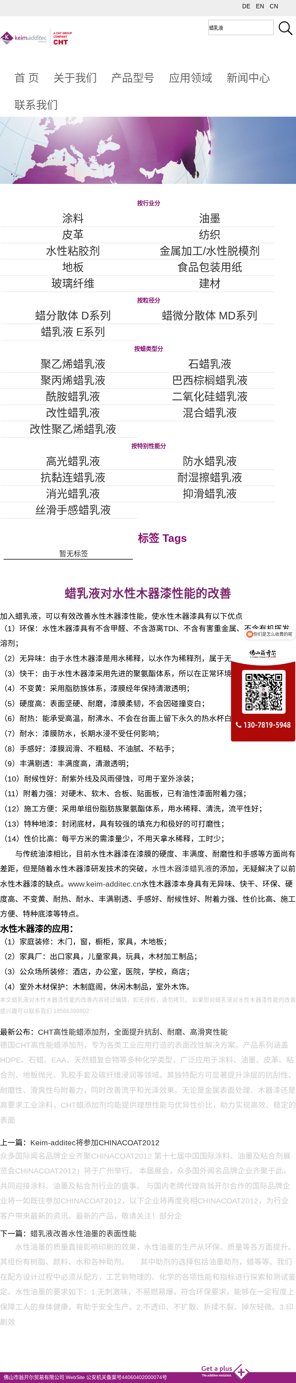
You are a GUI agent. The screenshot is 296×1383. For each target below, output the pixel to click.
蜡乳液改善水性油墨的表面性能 (83, 1233)
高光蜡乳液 (73, 461)
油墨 (210, 218)
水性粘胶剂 (73, 251)
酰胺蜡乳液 (73, 396)
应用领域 (190, 78)
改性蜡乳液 (73, 413)
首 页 (26, 78)
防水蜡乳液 (210, 461)
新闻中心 (248, 78)
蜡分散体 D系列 (73, 316)
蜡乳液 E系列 (73, 332)
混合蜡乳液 (210, 413)
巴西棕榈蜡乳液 (210, 380)
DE (246, 6)
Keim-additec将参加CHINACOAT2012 (95, 1142)
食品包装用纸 (209, 267)
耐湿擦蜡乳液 (209, 477)
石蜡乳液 (209, 364)
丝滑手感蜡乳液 (73, 510)
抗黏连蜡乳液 (72, 477)
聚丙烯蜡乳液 (72, 380)
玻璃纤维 (73, 283)
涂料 (73, 218)
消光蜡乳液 (73, 494)
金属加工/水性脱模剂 (210, 251)
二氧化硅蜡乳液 (210, 396)
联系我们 (36, 105)
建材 (210, 283)
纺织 (210, 235)
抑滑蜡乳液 (210, 494)
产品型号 (132, 78)
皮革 (73, 235)
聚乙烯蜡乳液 (72, 364)
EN (260, 6)
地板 (73, 267)
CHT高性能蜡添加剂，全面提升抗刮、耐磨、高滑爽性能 (133, 1032)
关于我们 (75, 78)
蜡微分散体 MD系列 (209, 316)
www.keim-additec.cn (104, 884)
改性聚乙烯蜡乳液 (73, 429)
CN (274, 6)
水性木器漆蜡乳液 (182, 869)
